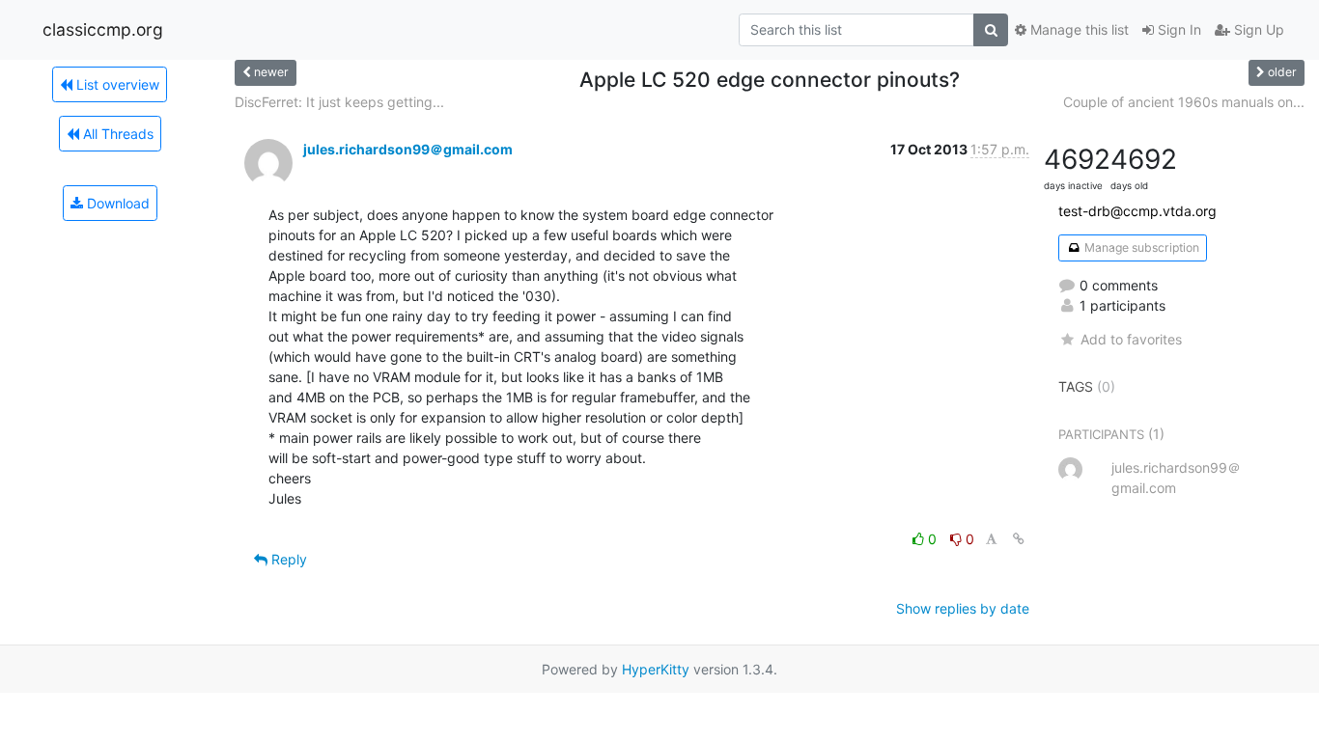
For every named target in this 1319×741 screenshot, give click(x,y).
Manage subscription (1140, 247)
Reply (287, 559)
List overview (115, 84)
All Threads (116, 133)
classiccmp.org (102, 29)
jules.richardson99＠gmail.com (408, 149)
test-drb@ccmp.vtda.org (1137, 211)
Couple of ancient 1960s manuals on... (1184, 102)
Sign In (1177, 29)
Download (116, 203)
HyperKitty (655, 669)
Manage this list (1077, 29)
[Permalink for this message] (1018, 539)
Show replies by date (962, 608)
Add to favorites (1130, 339)
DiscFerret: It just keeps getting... (339, 102)
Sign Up (1257, 29)
